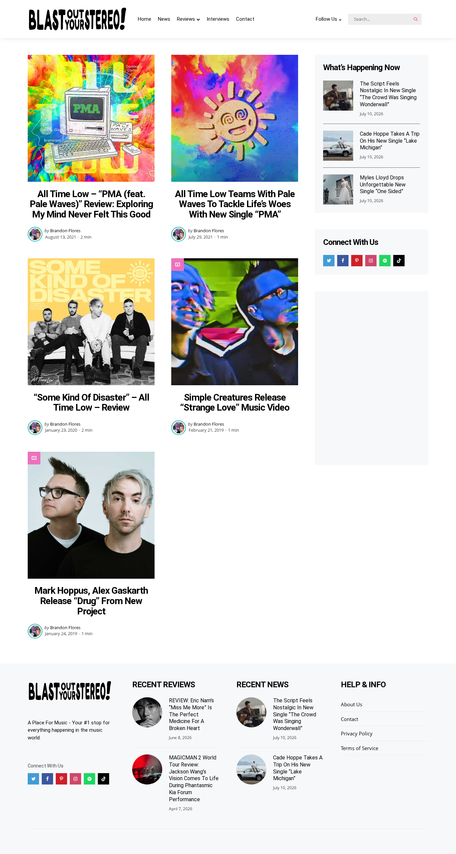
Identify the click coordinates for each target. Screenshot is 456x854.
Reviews (186, 19)
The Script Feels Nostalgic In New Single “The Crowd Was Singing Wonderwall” (388, 94)
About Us (351, 704)
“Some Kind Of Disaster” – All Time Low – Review (91, 402)
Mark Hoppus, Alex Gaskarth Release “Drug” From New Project (91, 601)
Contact (245, 19)
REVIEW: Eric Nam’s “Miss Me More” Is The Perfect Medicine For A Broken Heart (191, 714)
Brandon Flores (65, 231)
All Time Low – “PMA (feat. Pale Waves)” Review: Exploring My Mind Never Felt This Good (91, 204)
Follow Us (326, 19)
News (164, 19)
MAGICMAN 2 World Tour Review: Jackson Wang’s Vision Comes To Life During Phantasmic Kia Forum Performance (194, 778)
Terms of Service (359, 748)
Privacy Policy (357, 733)
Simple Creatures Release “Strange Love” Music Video (234, 402)
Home (144, 19)
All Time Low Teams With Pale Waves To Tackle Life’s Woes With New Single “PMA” (235, 204)
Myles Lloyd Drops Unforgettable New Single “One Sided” (383, 184)
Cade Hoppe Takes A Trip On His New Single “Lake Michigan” (390, 141)
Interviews (218, 19)
